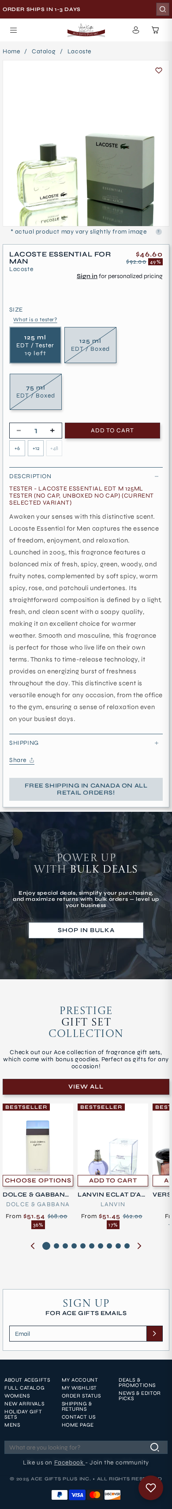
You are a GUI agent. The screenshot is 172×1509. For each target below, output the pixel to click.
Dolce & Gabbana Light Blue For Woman (37, 1195)
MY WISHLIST (79, 1387)
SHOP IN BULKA (86, 930)
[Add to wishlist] (159, 70)
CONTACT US (79, 1417)
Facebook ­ (69, 1462)
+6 (17, 448)
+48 (54, 448)
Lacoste (79, 51)
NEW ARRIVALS (24, 1403)
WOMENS (17, 1395)
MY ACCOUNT (80, 1380)
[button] (13, 30)
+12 (36, 448)
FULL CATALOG (24, 1387)
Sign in (87, 276)
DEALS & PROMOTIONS (137, 1382)
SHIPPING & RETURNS (77, 1406)
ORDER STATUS (81, 1395)
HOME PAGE (78, 1424)
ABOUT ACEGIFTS (27, 1380)
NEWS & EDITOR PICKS (140, 1395)
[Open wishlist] (150, 1488)
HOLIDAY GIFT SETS (23, 1414)
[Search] (163, 9)
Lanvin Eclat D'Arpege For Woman (112, 1195)
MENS (12, 1424)
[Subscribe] (154, 1333)
